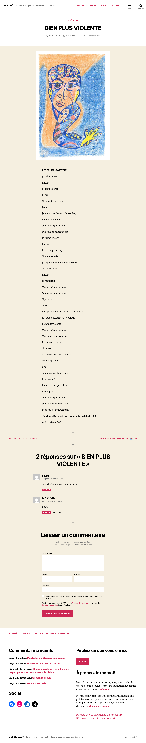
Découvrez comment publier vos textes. (97, 718)
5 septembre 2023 (73, 36)
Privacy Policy (32, 737)
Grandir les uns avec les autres (43, 663)
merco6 (8, 5)
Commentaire (48, 553)
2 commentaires (93, 36)
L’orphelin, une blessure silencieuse (46, 658)
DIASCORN (56, 36)
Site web (45, 585)
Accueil (13, 633)
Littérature (73, 20)
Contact (38, 633)
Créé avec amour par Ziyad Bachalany (67, 737)
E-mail (77, 575)
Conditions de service (50, 605)
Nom (44, 575)
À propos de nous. (99, 706)
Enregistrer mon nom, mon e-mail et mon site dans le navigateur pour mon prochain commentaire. (73, 597)
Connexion (103, 5)
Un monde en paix (41, 678)
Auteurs (25, 633)
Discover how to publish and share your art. (99, 714)
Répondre (46, 490)
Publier (93, 5)
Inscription (115, 5)
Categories (80, 5)
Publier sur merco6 (57, 633)
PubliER (82, 661)
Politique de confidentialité (81, 603)
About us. (105, 689)
